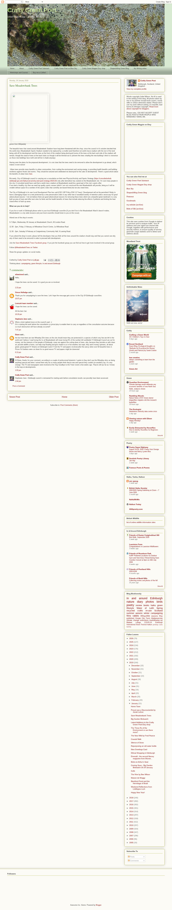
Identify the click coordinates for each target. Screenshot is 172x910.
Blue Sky (130, 189)
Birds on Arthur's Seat (139, 762)
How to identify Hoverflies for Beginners (143, 430)
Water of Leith (145, 608)
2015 (131, 808)
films (129, 616)
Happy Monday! (135, 421)
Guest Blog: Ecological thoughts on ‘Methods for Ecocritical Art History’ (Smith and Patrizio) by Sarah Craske (142, 348)
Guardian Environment (139, 382)
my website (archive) (135, 205)
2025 (131, 642)
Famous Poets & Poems (139, 468)
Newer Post (14, 397)
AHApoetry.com (136, 509)
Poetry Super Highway (138, 447)
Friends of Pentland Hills (139, 569)
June (133, 686)
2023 (131, 649)
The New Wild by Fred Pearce (143, 736)
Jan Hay (132, 461)
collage (138, 622)
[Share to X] (54, 260)
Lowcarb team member (24, 303)
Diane (17, 335)
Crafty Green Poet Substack (39, 68)
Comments (134, 861)
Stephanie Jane (21, 319)
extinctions (144, 620)
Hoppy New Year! (138, 792)
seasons (154, 616)
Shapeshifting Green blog (137, 193)
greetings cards (158, 624)
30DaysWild (145, 616)
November (135, 669)
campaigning (25, 263)
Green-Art (133, 369)
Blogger (98, 905)
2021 (131, 656)
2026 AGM (133, 571)
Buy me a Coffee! (39, 73)
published (130, 618)
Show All (160, 435)
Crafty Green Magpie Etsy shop (93, 68)
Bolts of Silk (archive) (135, 209)
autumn (138, 613)
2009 (131, 829)
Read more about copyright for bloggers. (142, 108)
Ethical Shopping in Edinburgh (143, 753)
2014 (131, 811)
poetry (130, 605)
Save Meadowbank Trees (141, 716)
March (134, 697)
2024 (131, 645)
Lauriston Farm (135, 544)
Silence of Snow (137, 743)
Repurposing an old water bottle (143, 746)
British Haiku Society (138, 488)
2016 (131, 804)
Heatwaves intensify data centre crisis (143, 411)
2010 (131, 825)
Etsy (161, 616)
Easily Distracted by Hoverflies (142, 428)
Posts (132, 857)
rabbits (136, 616)
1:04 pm (18, 381)
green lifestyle (36, 263)
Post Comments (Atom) (69, 405)
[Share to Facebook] (56, 260)
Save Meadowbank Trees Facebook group (31, 243)
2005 (131, 843)
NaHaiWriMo (134, 500)
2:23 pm (18, 288)
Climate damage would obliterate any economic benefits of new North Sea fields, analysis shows (142, 386)
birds (160, 601)
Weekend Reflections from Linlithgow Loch (141, 788)
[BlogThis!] (51, 260)
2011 (131, 822)
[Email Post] (44, 260)
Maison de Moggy (138, 778)
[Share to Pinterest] (59, 260)
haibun (149, 624)
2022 (131, 652)
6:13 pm (18, 352)
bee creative (134, 358)
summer (130, 613)
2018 (131, 798)
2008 (131, 832)
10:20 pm (18, 314)
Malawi (129, 622)
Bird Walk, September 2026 (139, 537)
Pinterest (130, 197)
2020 (131, 659)
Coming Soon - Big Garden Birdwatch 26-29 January (142, 766)
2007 (131, 836)
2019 (131, 662)
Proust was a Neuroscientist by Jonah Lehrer (143, 711)
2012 (131, 818)
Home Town (135, 706)
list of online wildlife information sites (141, 522)
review (139, 605)
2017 (131, 801)
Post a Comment (19, 386)
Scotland (158, 610)
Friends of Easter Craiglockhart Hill (144, 535)
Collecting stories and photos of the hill (143, 580)
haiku (153, 605)
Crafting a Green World (139, 335)
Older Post (113, 397)
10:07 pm (18, 299)
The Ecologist (135, 409)
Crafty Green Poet (31, 10)
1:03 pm (18, 370)
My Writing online (140, 68)
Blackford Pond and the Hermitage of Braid (140, 782)
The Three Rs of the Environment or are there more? (142, 730)
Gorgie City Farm (142, 618)
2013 (131, 815)
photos (150, 601)
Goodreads (131, 201)
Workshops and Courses (19, 73)
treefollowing (154, 620)
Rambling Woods (136, 396)
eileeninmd (19, 274)
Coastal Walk (136, 739)
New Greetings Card (139, 749)
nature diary (135, 601)
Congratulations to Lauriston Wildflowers (143, 546)
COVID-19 (148, 622)
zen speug (133, 481)
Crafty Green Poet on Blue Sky (65, 68)
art (161, 620)
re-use (149, 610)
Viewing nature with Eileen (140, 419)
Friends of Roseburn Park (140, 553)
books (146, 605)
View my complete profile (136, 89)
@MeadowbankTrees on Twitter (26, 247)
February (135, 700)
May (133, 690)
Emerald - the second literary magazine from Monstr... (142, 757)
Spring (160, 608)
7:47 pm (18, 330)
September (136, 676)
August (134, 679)
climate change (133, 620)
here (30, 174)
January (134, 703)
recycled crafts (135, 610)
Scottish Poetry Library (139, 458)
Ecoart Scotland (136, 344)
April (133, 693)
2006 (131, 839)
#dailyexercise (157, 618)
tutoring (129, 627)
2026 (131, 638)
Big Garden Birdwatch (139, 719)
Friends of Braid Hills (138, 578)
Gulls (133, 771)
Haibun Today (135, 504)
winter (146, 613)
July (133, 683)
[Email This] (49, 260)
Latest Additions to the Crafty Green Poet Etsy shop (142, 723)
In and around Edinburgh (51, 263)
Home (12, 68)
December (135, 666)
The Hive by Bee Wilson (140, 774)
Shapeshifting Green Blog (119, 68)
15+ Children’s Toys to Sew (139, 337)
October (134, 672)
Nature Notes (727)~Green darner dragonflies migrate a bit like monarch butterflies (143, 400)
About (21, 68)
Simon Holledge (21, 292)
